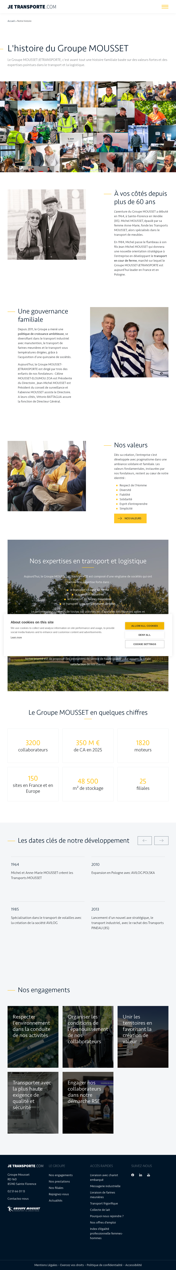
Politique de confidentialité (104, 1265)
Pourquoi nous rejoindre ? (107, 1216)
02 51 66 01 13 (16, 1191)
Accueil (11, 21)
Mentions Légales (45, 1265)
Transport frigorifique (104, 1203)
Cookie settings (144, 644)
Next (161, 840)
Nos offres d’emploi (103, 1222)
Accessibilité (133, 1265)
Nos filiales (56, 1188)
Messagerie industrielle (105, 1186)
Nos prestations (59, 1181)
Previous (145, 840)
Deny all (145, 635)
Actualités (55, 1200)
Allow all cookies (144, 625)
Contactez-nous (18, 1199)
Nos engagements (61, 1175)
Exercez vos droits (72, 1265)
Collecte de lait (100, 1210)
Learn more (16, 637)
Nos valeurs (133, 518)
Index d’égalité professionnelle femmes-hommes (106, 1233)
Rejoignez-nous (59, 1194)
